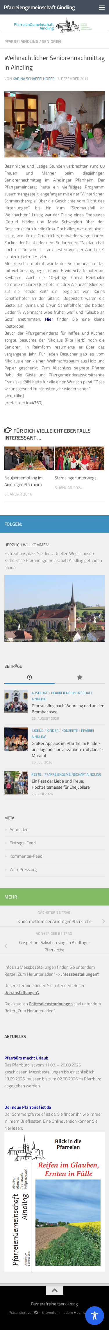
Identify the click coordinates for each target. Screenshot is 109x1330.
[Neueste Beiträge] (29, 678)
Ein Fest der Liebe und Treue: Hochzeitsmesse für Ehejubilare (61, 784)
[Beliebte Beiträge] (80, 678)
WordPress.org (23, 869)
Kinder (52, 730)
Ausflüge (40, 693)
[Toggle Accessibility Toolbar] (95, 1316)
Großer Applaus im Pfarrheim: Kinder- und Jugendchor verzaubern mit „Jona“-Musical (67, 749)
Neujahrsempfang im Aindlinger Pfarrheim (23, 481)
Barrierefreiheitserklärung (54, 1303)
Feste (36, 774)
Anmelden (19, 829)
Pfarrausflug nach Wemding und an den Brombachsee (68, 708)
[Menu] (101, 7)
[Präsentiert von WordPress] (36, 1312)
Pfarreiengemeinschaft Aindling (39, 7)
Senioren (51, 41)
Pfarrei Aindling (21, 41)
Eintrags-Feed (23, 842)
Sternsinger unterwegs (76, 477)
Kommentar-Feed (26, 856)
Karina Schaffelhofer (34, 78)
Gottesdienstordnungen (51, 1003)
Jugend (38, 730)
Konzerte (70, 730)
